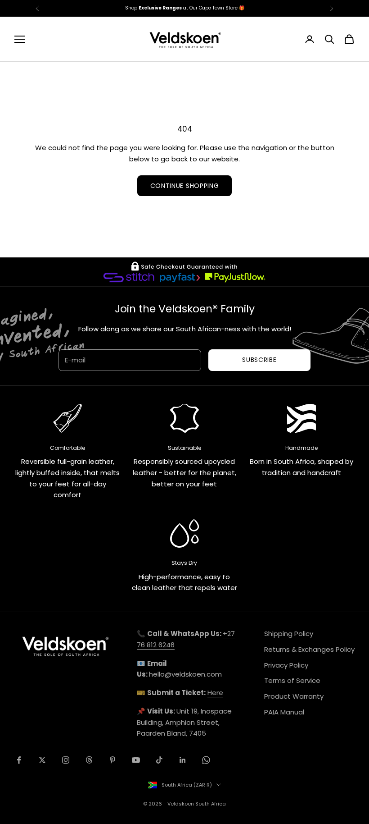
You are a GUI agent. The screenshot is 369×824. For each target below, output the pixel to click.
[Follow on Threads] (89, 759)
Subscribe (259, 359)
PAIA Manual (284, 712)
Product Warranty (294, 696)
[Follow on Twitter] (42, 759)
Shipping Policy (288, 633)
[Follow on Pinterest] (112, 759)
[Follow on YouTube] (135, 759)
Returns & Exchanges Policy (309, 649)
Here (215, 692)
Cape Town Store (218, 8)
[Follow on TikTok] (159, 759)
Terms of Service (292, 680)
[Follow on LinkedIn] (182, 759)
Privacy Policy (286, 665)
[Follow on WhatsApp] (206, 759)
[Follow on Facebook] (18, 759)
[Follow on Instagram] (65, 759)
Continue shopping (184, 185)
